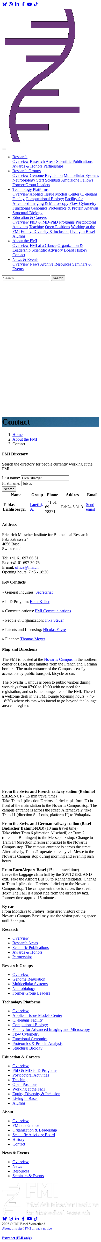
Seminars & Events (28, 1176)
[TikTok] (35, 4)
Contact (18, 255)
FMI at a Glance (43, 245)
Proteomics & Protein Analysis (73, 208)
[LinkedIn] (17, 4)
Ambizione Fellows (77, 180)
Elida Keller (39, 601)
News (17, 1166)
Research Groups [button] (26, 171)
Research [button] (19, 157)
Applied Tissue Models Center (54, 194)
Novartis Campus (58, 659)
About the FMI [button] (24, 241)
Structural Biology (27, 213)
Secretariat (44, 592)
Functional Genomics (29, 208)
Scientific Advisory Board (53, 250)
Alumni (18, 236)
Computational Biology (45, 199)
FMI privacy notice (38, 1228)
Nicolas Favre (54, 629)
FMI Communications (53, 611)
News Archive (41, 264)
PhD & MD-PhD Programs (52, 222)
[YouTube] (29, 4)
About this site (12, 1228)
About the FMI (24, 439)
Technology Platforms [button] (30, 189)
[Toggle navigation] (4, 149)
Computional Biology (30, 1025)
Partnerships (53, 166)
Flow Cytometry (82, 203)
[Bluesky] (4, 4)
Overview (20, 161)
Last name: (11, 478)
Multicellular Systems (81, 175)
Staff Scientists (48, 180)
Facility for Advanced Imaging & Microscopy (47, 201)
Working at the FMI (28, 1089)
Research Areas (42, 161)
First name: (11, 483)
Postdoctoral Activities (30, 1075)
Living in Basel (82, 231)
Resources (62, 264)
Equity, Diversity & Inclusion (45, 231)
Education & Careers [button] (29, 217)
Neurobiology (23, 180)
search (9, 489)
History (81, 250)
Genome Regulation (46, 175)
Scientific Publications (74, 161)
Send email (90, 506)
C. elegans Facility (27, 1020)
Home (17, 434)
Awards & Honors (27, 166)
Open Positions (57, 227)
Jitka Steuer (54, 620)
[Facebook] (23, 4)
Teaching (36, 227)
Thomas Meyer (32, 639)
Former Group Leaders (31, 185)
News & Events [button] (25, 259)
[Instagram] (10, 4)
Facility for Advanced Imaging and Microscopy (51, 1029)
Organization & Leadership (34, 1130)
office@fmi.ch (27, 567)
